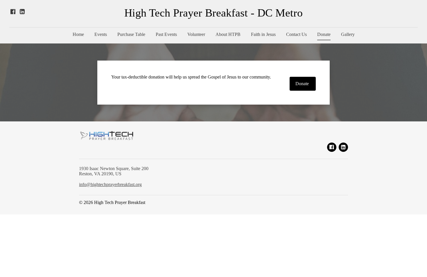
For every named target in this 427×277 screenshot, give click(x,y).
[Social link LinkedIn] (22, 11)
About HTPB (228, 34)
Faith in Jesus (263, 34)
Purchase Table (131, 34)
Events (100, 34)
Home (78, 34)
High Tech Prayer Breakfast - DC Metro (213, 13)
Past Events (166, 34)
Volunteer (196, 34)
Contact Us (296, 34)
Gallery (348, 34)
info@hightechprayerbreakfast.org (110, 184)
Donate (324, 34)
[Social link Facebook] (12, 11)
